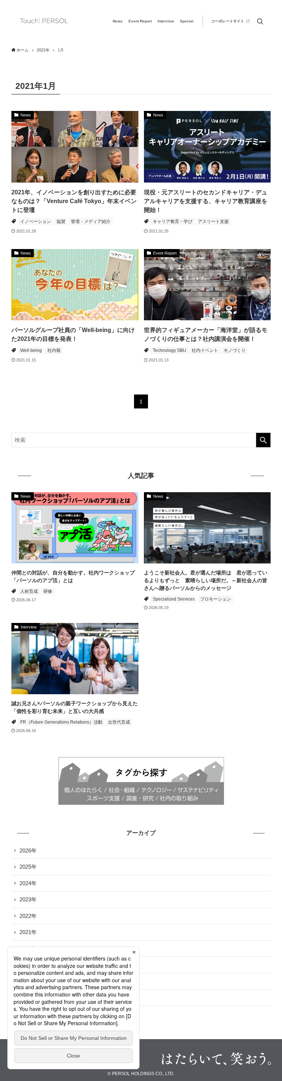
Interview (166, 21)
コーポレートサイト (227, 21)
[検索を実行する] (263, 440)
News (118, 21)
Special (187, 21)
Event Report (140, 21)
